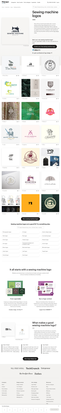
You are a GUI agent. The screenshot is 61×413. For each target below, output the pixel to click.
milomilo (4, 98)
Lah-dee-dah (26, 45)
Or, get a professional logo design (41, 53)
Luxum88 (44, 213)
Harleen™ (44, 121)
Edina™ (4, 121)
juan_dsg (24, 213)
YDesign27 (25, 75)
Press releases (4, 388)
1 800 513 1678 (52, 2)
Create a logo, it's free (15, 309)
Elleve (44, 144)
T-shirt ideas (48, 397)
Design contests (20, 384)
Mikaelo (4, 336)
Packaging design (34, 393)
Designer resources (50, 399)
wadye (4, 144)
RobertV (44, 190)
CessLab (24, 190)
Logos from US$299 (44, 309)
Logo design (33, 384)
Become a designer (50, 384)
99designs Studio (20, 395)
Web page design (34, 388)
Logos (11, 7)
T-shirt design (34, 395)
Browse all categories (35, 399)
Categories (13, 2)
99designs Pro (19, 397)
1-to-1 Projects (19, 386)
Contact (3, 386)
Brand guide (33, 390)
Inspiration (33, 2)
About (3, 384)
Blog (47, 386)
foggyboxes (25, 144)
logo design (56, 31)
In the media (4, 390)
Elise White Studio (19, 339)
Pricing (18, 393)
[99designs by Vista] (5, 2)
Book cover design (35, 397)
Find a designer (27, 2)
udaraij (44, 167)
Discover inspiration (20, 390)
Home (3, 7)
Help (47, 403)
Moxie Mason (5, 75)
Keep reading (16, 351)
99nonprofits (4, 395)
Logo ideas (48, 395)
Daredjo (24, 121)
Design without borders (50, 388)
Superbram (5, 167)
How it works (20, 2)
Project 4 (44, 75)
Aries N (4, 213)
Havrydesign (25, 98)
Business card (34, 386)
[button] (58, 406)
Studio (38, 2)
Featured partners (49, 401)
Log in (57, 2)
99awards (48, 390)
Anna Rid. (5, 190)
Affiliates (48, 393)
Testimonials (4, 393)
